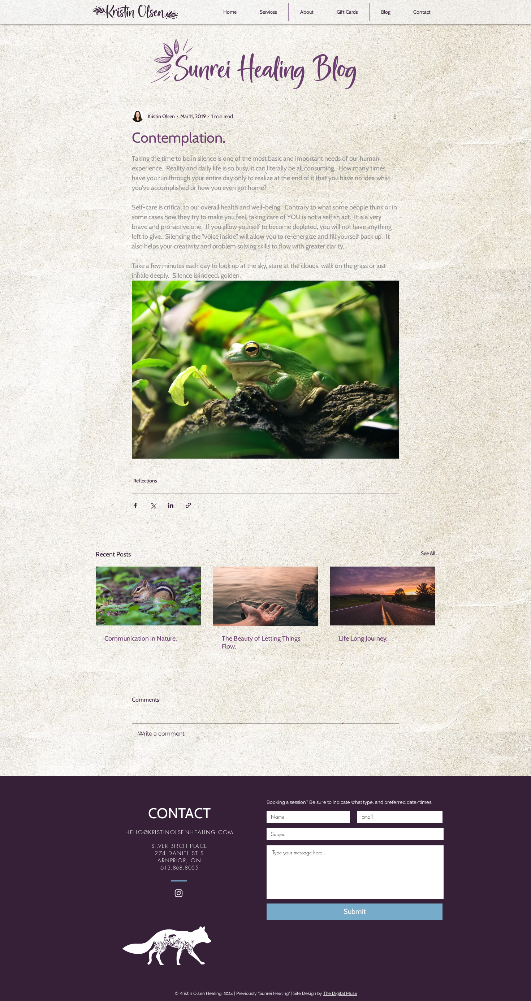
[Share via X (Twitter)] (153, 505)
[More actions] (394, 116)
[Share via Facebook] (135, 505)
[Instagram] (178, 893)
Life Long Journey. (363, 638)
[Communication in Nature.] (148, 596)
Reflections (145, 480)
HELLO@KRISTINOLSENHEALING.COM (179, 832)
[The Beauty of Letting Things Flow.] (265, 596)
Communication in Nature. (140, 638)
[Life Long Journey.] (382, 596)
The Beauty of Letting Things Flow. (261, 642)
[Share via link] (188, 505)
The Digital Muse (340, 993)
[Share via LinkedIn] (170, 505)
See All (428, 553)
